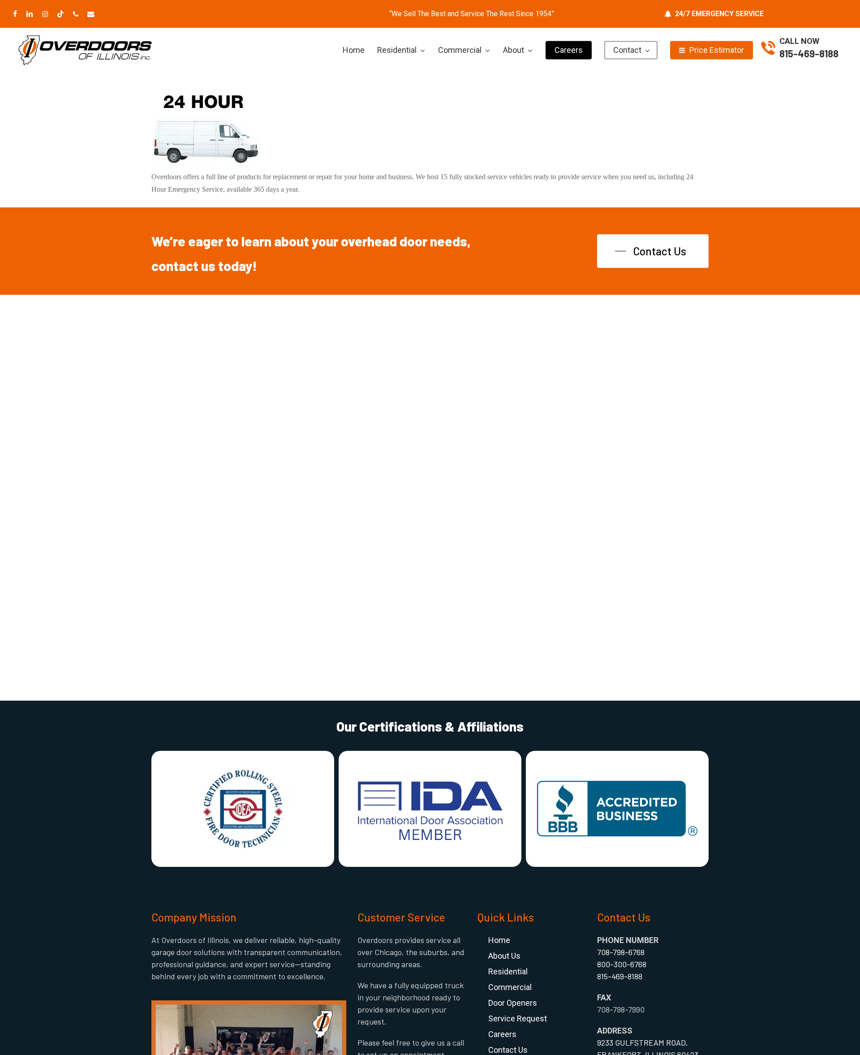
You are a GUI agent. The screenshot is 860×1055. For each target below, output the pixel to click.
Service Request (517, 1018)
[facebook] (15, 14)
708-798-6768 (621, 952)
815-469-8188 (808, 53)
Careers (502, 1034)
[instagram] (45, 14)
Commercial (510, 987)
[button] (653, 251)
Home (499, 940)
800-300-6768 (621, 964)
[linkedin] (29, 14)
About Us (504, 955)
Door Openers (512, 1003)
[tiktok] (60, 14)
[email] (91, 14)
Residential (508, 971)
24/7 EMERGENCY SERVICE (719, 13)
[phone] (75, 14)
